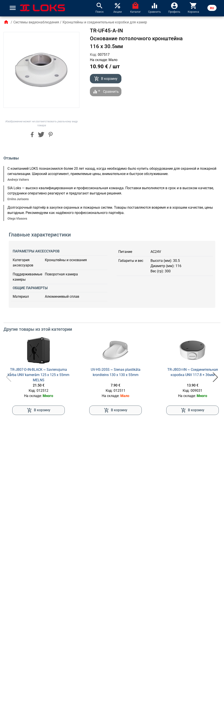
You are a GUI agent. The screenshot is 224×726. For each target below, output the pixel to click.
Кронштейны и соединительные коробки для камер (105, 22)
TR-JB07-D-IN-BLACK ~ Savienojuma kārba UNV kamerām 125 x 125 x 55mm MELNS (38, 374)
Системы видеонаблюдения (36, 22)
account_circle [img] (174, 5)
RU (212, 8)
